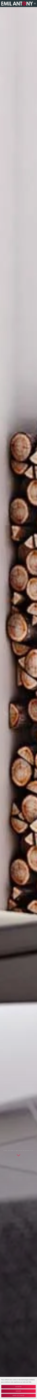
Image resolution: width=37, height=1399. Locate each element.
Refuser (18, 1391)
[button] (35, 3)
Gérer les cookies (19, 1395)
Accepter (18, 1386)
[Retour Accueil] (17, 3)
